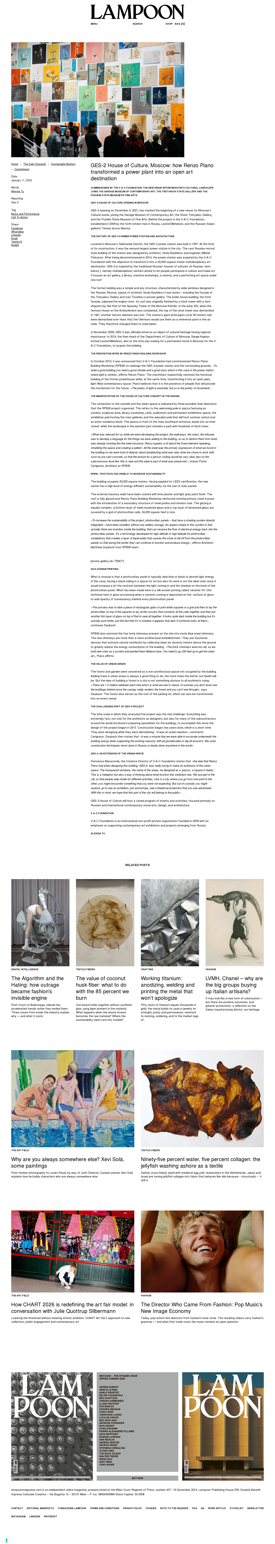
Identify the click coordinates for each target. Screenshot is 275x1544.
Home (14, 164)
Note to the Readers (174, 1508)
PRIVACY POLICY (132, 1508)
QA (202, 1508)
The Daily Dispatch (34, 164)
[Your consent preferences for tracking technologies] (6, 1540)
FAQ (194, 1508)
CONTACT (17, 1508)
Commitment (21, 169)
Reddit (15, 245)
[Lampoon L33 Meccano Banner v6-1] (137, 1426)
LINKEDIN (34, 1517)
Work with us (217, 1508)
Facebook (17, 228)
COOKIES (151, 1508)
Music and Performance (25, 214)
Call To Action (19, 217)
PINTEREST (50, 1517)
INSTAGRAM (18, 1517)
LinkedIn (16, 235)
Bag (179, 24)
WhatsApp (17, 232)
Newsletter (255, 1508)
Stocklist (237, 1508)
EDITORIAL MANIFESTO (40, 1508)
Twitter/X (16, 242)
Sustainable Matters (63, 164)
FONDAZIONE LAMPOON (72, 1508)
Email (14, 239)
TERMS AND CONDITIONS (104, 1508)
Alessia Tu (17, 191)
